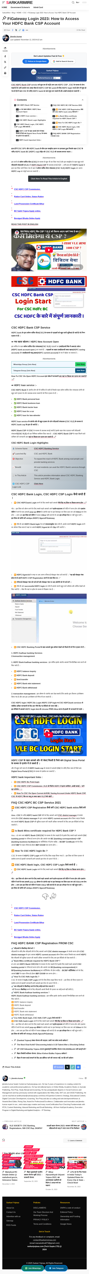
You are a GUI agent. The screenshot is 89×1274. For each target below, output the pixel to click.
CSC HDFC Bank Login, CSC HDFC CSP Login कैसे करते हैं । (29, 125)
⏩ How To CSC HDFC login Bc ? (68, 123)
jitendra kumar (16, 36)
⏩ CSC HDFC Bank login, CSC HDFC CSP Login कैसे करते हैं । (66, 128)
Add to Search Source (64, 61)
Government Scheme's (12, 1158)
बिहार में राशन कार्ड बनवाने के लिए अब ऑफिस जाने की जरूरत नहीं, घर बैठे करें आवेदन (44, 1058)
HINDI (27, 1159)
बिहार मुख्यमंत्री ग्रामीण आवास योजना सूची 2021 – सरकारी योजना (33, 1174)
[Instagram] (86, 1078)
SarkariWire (19, 2)
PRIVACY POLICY (41, 1220)
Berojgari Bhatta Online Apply (27, 218)
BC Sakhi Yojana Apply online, (27, 211)
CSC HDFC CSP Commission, (27, 189)
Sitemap (9, 1221)
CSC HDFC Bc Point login (28, 782)
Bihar (27, 1153)
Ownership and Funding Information (70, 1218)
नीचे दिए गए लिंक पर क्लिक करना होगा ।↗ (72, 503)
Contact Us (11, 1212)
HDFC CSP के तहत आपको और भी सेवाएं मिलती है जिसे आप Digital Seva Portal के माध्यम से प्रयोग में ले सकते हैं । (31, 133)
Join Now (80, 364)
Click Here (38, 484)
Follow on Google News (37, 61)
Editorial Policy (66, 1212)
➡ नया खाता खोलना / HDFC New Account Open (28, 110)
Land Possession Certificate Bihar (29, 204)
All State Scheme (31, 1149)
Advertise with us (13, 1216)
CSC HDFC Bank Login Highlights (32, 120)
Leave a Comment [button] (76, 1140)
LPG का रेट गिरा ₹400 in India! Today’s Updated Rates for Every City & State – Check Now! (76, 1177)
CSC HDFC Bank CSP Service (27, 105)
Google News (66, 1224)
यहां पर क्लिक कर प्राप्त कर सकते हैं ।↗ (42, 437)
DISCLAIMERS (39, 1208)
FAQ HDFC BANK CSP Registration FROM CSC (65, 135)
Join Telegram (58, 1268)
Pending (79, 1167)
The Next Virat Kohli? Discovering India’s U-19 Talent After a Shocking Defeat (50, 1045)
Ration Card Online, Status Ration (29, 197)
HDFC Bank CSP (39, 165)
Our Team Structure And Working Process (43, 1213)
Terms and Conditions (42, 1224)
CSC (34, 1153)
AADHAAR (28, 1146)
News (6, 1167)
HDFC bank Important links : (30, 140)
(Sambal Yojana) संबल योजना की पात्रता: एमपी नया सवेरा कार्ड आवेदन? (42, 1040)
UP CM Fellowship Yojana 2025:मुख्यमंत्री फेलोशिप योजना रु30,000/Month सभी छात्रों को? (51, 1049)
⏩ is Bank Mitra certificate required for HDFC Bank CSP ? (64, 117)
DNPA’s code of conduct (70, 1208)
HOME (6, 1161)
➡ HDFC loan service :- (28, 116)
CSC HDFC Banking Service (46, 449)
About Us (10, 1208)
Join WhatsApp (34, 1268)
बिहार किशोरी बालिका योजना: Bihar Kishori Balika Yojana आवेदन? (41, 1053)
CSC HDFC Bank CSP (21, 85)
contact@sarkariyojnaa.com (44, 1240)
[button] (4, 2)
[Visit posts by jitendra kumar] (5, 1078)
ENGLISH (7, 1155)
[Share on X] (16, 30)
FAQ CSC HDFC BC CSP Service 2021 (67, 105)
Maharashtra (9, 1164)
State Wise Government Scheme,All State (31, 1166)
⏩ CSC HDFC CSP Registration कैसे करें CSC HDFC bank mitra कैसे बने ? (67, 110)
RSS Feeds (11, 1225)
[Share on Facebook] (12, 30)
